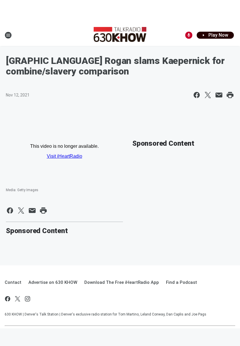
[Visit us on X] (17, 298)
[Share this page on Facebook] (197, 95)
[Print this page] (230, 95)
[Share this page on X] (208, 95)
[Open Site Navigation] (8, 35)
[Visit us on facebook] (7, 298)
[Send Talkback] (188, 35)
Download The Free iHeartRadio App (121, 282)
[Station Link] (120, 35)
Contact (13, 282)
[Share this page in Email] (219, 95)
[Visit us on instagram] (27, 298)
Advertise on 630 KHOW (52, 282)
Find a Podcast (181, 282)
